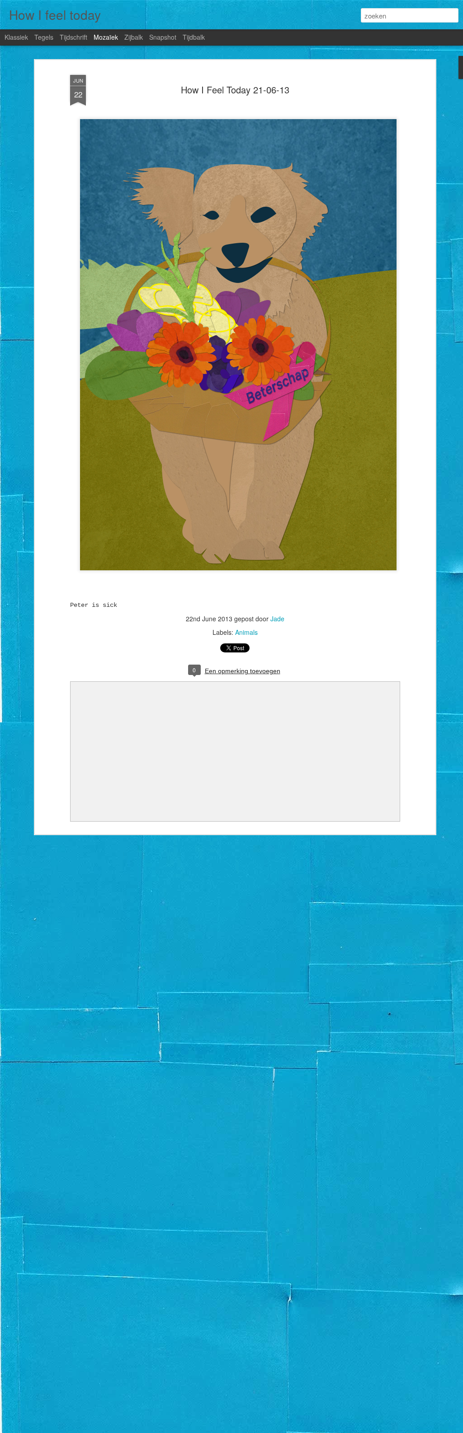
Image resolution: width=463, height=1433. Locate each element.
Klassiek (16, 37)
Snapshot (162, 37)
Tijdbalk (194, 37)
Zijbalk (133, 37)
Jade (277, 618)
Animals (246, 632)
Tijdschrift (73, 37)
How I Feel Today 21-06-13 (235, 89)
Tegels (43, 37)
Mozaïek (106, 37)
